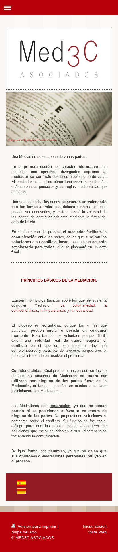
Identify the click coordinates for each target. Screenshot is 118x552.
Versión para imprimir (37, 526)
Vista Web (97, 532)
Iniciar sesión (95, 526)
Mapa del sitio (24, 532)
